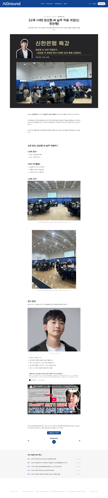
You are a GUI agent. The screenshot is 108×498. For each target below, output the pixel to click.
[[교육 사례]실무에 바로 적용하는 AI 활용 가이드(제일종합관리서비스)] (54, 463)
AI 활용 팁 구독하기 (54, 433)
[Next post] (79, 441)
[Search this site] (90, 4)
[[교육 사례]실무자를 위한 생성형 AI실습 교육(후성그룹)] (54, 474)
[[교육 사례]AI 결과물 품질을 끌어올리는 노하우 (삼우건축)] (54, 466)
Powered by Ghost (94, 491)
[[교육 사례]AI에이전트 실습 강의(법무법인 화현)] (54, 459)
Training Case (58, 3)
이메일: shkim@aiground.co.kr (42, 491)
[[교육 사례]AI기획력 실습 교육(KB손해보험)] (54, 470)
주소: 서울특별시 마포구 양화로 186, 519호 (76, 491)
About (65, 3)
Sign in (94, 3)
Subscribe (101, 3)
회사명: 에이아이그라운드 (28, 491)
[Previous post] (28, 441)
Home (42, 3)
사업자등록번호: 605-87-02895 (58, 491)
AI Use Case (49, 3)
